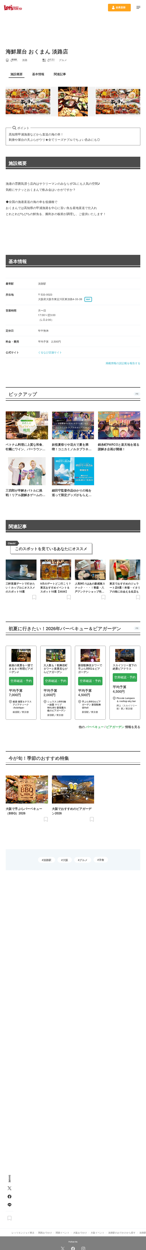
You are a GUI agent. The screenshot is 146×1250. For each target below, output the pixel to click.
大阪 (65, 860)
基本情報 (18, 261)
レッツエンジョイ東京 (23, 1232)
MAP (88, 299)
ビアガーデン (115, 727)
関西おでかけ (45, 1232)
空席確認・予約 (21, 681)
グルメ (83, 860)
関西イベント (62, 1232)
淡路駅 (47, 860)
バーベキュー (95, 727)
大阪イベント (97, 1232)
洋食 (101, 860)
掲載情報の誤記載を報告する (123, 363)
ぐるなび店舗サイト (50, 352)
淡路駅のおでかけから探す (122, 1232)
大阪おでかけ (80, 1232)
